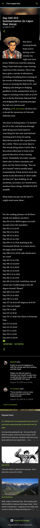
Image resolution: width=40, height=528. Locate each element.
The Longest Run (13, 4)
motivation (19, 344)
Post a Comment (10, 405)
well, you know (18, 109)
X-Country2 (14, 389)
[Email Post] (4, 341)
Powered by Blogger (21, 520)
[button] (4, 31)
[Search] (37, 3)
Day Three (5, 465)
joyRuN (13, 362)
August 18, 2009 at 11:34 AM (21, 399)
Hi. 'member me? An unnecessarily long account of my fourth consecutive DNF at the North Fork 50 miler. (20, 424)
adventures (8, 344)
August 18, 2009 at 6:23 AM (21, 382)
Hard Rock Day (7, 497)
